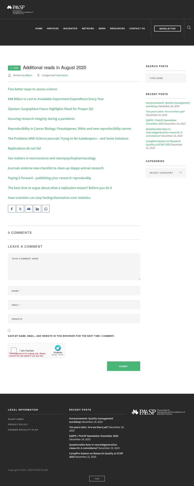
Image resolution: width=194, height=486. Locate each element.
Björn (29, 75)
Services (53, 28)
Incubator (70, 28)
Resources (117, 28)
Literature (62, 75)
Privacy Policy (18, 424)
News (102, 28)
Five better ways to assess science (32, 89)
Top (97, 478)
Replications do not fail (24, 148)
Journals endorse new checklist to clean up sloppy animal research (56, 168)
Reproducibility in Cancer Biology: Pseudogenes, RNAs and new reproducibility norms (69, 128)
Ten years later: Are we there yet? (165, 111)
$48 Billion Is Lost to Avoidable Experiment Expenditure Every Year (56, 99)
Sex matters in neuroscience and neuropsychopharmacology (52, 158)
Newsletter (168, 28)
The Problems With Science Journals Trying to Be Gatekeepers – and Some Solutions (68, 138)
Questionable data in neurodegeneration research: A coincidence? (164, 132)
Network (88, 28)
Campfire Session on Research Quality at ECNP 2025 (163, 142)
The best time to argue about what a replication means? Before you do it (60, 188)
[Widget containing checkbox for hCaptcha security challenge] (36, 350)
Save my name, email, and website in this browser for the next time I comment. (61, 335)
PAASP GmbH (16, 419)
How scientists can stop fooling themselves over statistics (49, 198)
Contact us (137, 28)
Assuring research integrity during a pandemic (41, 119)
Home (38, 28)
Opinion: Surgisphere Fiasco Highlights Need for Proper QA (50, 109)
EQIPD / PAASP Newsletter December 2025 (161, 122)
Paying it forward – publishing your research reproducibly (49, 178)
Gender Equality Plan (23, 429)
